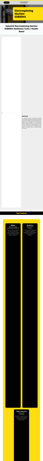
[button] (39, 2)
